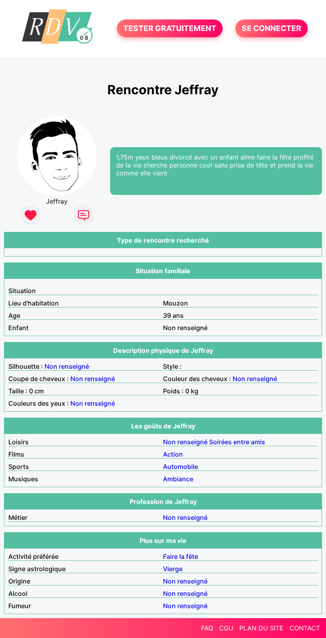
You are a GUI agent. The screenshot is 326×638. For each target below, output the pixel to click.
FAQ (207, 628)
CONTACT (304, 628)
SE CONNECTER (271, 28)
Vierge (172, 569)
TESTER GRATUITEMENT (169, 28)
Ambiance (178, 479)
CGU (226, 628)
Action (173, 454)
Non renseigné (67, 366)
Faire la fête (180, 556)
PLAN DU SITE (261, 628)
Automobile (180, 467)
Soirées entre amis (237, 442)
